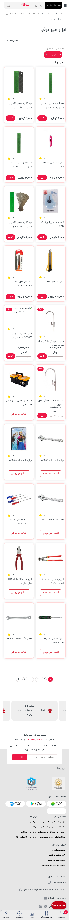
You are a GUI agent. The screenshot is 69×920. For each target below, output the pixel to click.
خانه (61, 14)
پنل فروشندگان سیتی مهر (54, 822)
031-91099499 (59, 882)
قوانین (33, 822)
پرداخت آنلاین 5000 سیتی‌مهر (52, 837)
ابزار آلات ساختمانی (14, 14)
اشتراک (20, 757)
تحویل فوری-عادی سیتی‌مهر (53, 865)
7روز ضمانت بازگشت (57, 855)
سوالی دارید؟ (59, 905)
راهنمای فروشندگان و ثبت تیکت (51, 832)
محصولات (50, 14)
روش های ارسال (58, 850)
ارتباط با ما (32, 827)
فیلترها (59, 62)
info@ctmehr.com (57, 898)
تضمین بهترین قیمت (56, 860)
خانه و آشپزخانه (33, 14)
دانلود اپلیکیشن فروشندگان (53, 827)
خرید (42, 118)
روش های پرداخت (28, 832)
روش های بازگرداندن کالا (26, 837)
